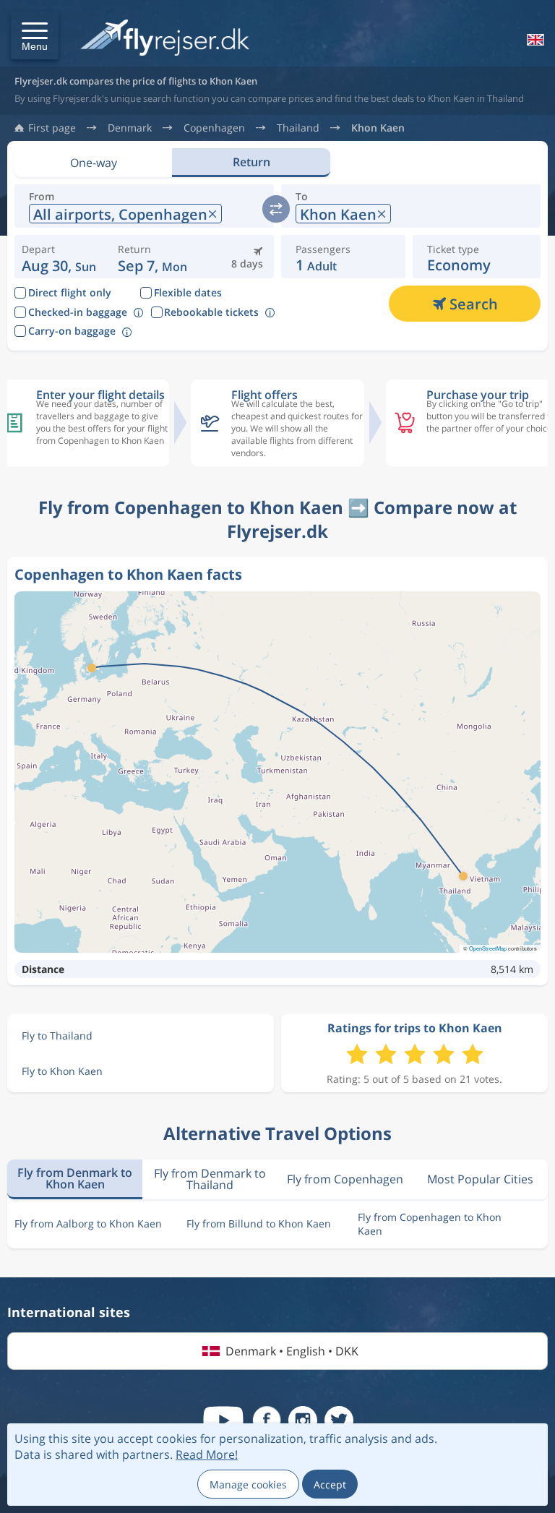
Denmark (130, 128)
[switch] (276, 209)
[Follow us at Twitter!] (338, 1420)
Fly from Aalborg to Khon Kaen (88, 1223)
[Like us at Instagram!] (302, 1420)
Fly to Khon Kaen (62, 1071)
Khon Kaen (378, 128)
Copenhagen (214, 128)
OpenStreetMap (488, 948)
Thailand (298, 128)
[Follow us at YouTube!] (223, 1420)
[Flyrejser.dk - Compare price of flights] (164, 39)
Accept (330, 1484)
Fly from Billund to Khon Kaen (258, 1223)
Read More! (207, 1454)
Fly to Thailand (57, 1035)
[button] (35, 35)
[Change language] (534, 39)
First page (52, 128)
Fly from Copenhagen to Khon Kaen (430, 1224)
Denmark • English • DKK (291, 1351)
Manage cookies (248, 1484)
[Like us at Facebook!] (266, 1420)
